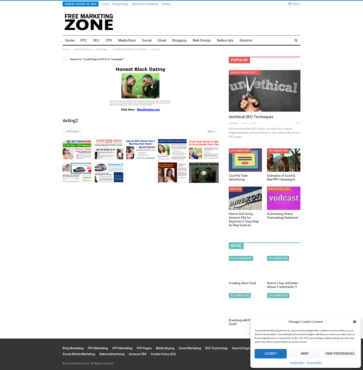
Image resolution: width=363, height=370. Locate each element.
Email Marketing (190, 348)
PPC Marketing (278, 258)
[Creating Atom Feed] (245, 267)
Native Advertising (112, 354)
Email (162, 40)
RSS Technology (279, 189)
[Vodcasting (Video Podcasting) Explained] (283, 198)
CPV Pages (144, 348)
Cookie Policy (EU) (163, 354)
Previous (72, 131)
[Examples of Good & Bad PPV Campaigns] (283, 160)
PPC (83, 40)
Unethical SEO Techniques (251, 117)
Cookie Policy (297, 362)
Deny (305, 354)
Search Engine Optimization (245, 72)
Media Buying (165, 348)
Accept (271, 354)
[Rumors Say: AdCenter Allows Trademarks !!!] (283, 267)
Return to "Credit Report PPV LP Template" (97, 59)
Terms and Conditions (145, 4)
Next (211, 131)
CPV (108, 40)
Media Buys (127, 40)
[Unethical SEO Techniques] (264, 91)
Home (105, 4)
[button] (354, 322)
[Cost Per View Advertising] (245, 160)
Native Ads (225, 40)
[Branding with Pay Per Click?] (245, 304)
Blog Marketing (73, 348)
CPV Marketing (240, 150)
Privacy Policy (314, 362)
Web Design (201, 40)
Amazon (245, 40)
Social (147, 40)
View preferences (339, 354)
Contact (166, 4)
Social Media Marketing (79, 354)
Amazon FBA (137, 354)
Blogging (179, 40)
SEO (96, 40)
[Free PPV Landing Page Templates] (283, 304)
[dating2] (77, 149)
